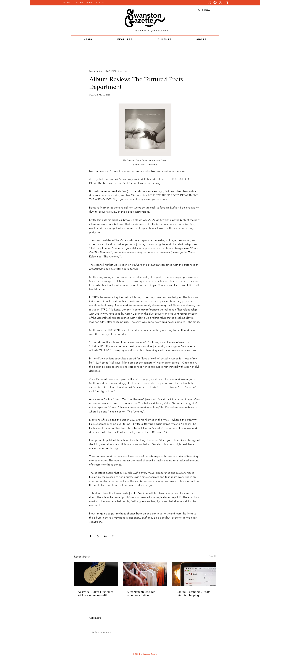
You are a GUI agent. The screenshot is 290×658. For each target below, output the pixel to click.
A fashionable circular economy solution (141, 593)
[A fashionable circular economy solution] (145, 574)
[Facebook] (215, 2)
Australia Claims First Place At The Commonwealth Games (95, 593)
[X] (221, 2)
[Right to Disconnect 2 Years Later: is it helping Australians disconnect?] (194, 574)
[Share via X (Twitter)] (98, 536)
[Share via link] (112, 536)
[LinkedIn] (226, 2)
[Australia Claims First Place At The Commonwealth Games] (96, 574)
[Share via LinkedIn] (105, 536)
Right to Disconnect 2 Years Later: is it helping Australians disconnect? (193, 593)
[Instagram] (209, 2)
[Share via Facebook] (90, 536)
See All (212, 556)
